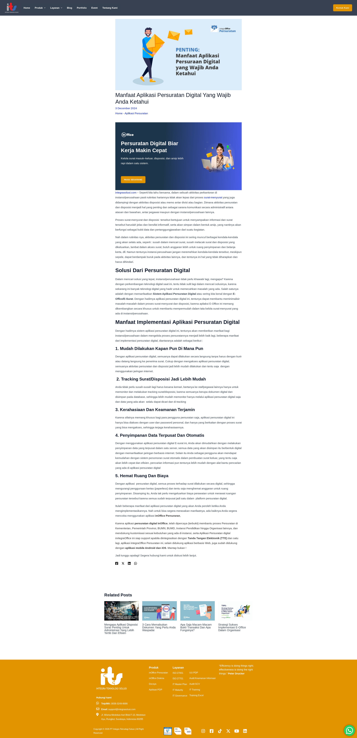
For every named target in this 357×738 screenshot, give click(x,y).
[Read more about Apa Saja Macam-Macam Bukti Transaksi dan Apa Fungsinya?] (197, 610)
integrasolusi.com (125, 192)
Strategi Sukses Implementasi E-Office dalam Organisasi (232, 627)
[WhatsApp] (135, 563)
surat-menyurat (213, 197)
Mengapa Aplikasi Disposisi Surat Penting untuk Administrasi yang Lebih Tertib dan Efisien (121, 629)
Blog (69, 8)
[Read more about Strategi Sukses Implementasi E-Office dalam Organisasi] (235, 610)
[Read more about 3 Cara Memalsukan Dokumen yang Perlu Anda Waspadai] (159, 610)
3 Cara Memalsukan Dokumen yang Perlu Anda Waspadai (159, 627)
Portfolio (82, 8)
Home (27, 8)
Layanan (54, 8)
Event (94, 8)
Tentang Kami (110, 8)
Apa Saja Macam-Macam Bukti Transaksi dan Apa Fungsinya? (196, 627)
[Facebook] (116, 563)
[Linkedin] (129, 563)
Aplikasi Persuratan (136, 113)
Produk (39, 8)
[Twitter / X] (123, 563)
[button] (44, 8)
